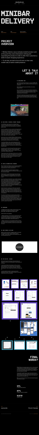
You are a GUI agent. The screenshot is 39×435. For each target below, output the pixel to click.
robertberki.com (19, 2)
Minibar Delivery (3, 32)
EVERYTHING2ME (36, 413)
